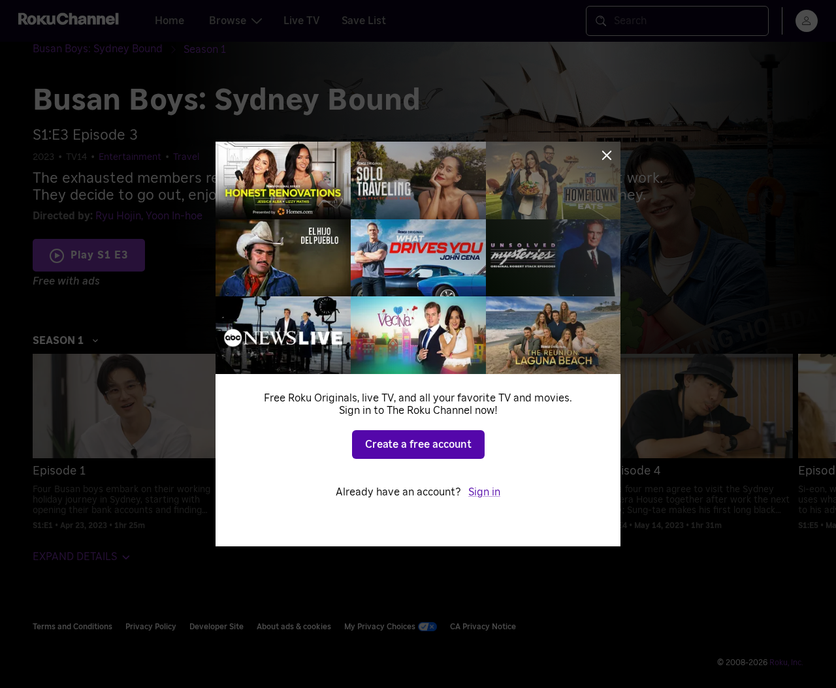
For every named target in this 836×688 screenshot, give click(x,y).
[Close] (606, 155)
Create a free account (418, 444)
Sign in (484, 492)
